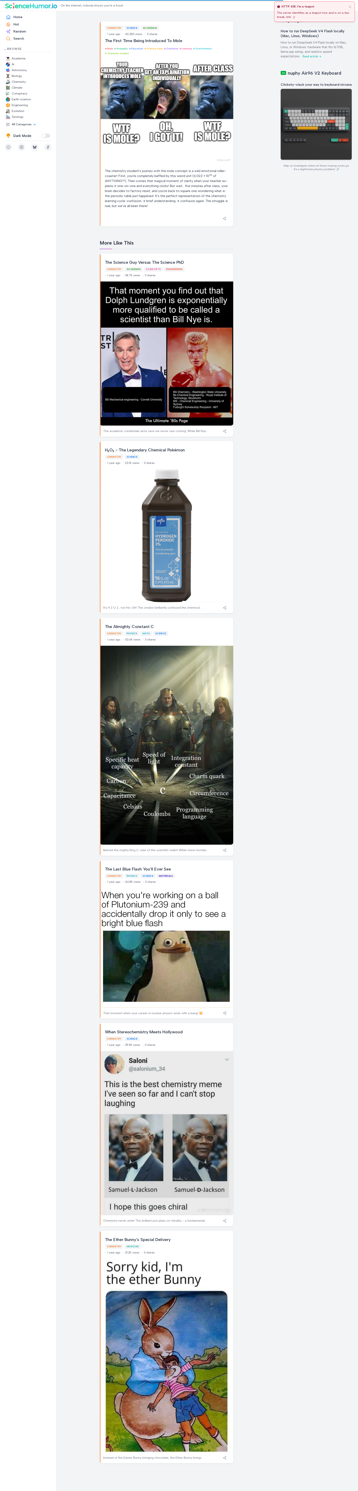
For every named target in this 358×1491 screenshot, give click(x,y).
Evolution (18, 111)
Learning (187, 48)
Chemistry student (118, 53)
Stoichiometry (203, 48)
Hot (16, 24)
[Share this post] (224, 218)
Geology (17, 117)
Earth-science (21, 99)
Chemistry (19, 82)
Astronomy (19, 70)
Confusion (172, 48)
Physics (132, 633)
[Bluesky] (34, 147)
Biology (17, 76)
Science (132, 27)
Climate (17, 87)
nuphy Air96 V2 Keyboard (314, 73)
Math (146, 633)
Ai (13, 64)
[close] (350, 7)
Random (19, 31)
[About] (8, 147)
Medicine (133, 1246)
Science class (155, 48)
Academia (18, 58)
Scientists (153, 269)
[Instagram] (21, 147)
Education (137, 48)
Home (17, 17)
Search (18, 38)
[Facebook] (48, 147)
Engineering (20, 105)
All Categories (22, 124)
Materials (166, 875)
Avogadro (122, 48)
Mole (110, 48)
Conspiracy (19, 93)
